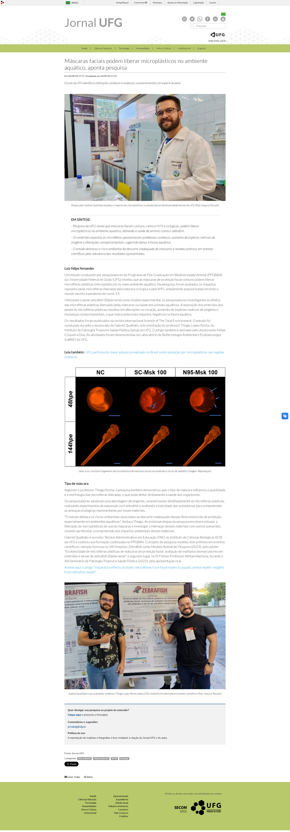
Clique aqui (75, 715)
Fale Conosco (121, 812)
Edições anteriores (118, 806)
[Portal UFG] (205, 807)
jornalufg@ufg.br (77, 726)
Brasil (75, 2)
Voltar (89, 776)
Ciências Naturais (103, 48)
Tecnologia (124, 48)
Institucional (184, 48)
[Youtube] (223, 18)
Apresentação (120, 796)
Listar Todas (73, 776)
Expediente (122, 799)
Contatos (123, 809)
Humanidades (143, 48)
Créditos (123, 816)
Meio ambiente (84, 758)
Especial (201, 48)
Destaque (124, 758)
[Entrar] (2, 2)
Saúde (84, 48)
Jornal (93, 22)
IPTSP (114, 758)
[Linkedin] (215, 18)
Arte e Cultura (164, 48)
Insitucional (90, 812)
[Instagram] (184, 18)
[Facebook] (207, 18)
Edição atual (122, 802)
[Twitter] (192, 18)
